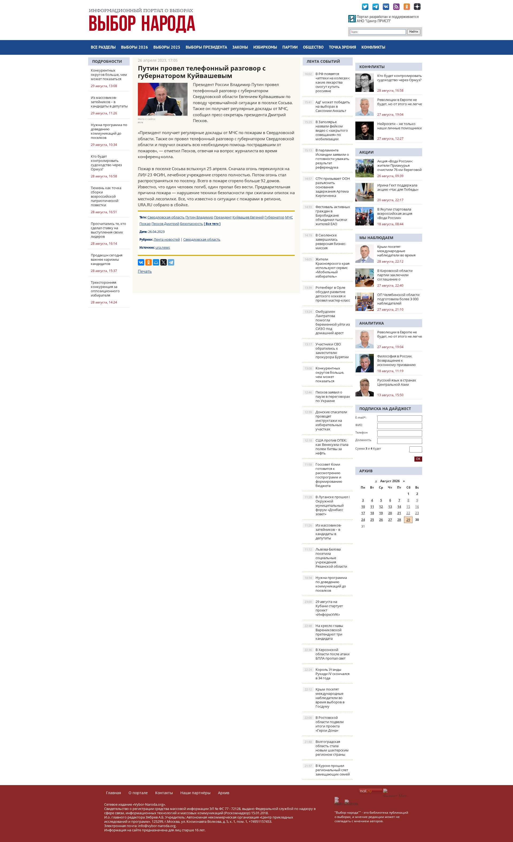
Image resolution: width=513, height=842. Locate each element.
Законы (240, 47)
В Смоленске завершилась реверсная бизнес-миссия (325, 241)
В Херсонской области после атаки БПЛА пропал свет (327, 654)
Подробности (107, 61)
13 (390, 506)
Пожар (145, 223)
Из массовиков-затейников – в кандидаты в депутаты (323, 531)
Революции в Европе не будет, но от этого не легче (399, 102)
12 (381, 506)
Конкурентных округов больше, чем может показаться (324, 374)
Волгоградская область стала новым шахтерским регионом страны (327, 748)
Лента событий (323, 61)
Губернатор (274, 217)
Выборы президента (206, 47)
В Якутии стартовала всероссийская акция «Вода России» (394, 213)
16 (417, 506)
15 (408, 506)
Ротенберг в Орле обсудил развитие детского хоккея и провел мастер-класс (327, 294)
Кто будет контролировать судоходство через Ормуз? (399, 77)
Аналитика (371, 323)
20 (390, 513)
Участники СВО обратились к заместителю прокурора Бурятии (327, 350)
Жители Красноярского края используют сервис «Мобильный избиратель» (327, 268)
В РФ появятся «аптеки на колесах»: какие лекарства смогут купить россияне (327, 82)
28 (399, 519)
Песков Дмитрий (165, 223)
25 (372, 519)
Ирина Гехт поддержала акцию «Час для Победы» (397, 187)
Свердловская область (166, 217)
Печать (145, 271)
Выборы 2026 (134, 47)
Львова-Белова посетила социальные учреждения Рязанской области (326, 558)
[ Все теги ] (212, 224)
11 (372, 506)
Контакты (164, 792)
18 (372, 513)
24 (363, 519)
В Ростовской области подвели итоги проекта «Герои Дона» (324, 724)
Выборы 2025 (166, 47)
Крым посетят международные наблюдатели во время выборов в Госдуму (324, 698)
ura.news (163, 247)
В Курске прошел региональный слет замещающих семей (327, 770)
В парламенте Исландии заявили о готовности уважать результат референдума (327, 159)
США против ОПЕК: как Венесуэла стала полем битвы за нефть (326, 446)
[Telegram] (171, 262)
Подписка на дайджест (385, 408)
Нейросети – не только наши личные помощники (399, 126)
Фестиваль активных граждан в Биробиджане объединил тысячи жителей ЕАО (327, 215)
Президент (223, 217)
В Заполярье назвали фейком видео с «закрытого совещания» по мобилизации (326, 130)
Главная (113, 792)
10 (363, 506)
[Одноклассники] (148, 262)
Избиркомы (265, 47)
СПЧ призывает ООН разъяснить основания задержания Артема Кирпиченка (327, 187)
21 (399, 513)
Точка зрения (342, 47)
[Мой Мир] (156, 262)
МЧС (289, 217)
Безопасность (191, 223)
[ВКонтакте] (141, 262)
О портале (138, 792)
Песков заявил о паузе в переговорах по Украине (327, 396)
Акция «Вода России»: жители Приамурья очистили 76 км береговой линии (399, 165)
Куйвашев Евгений (248, 217)
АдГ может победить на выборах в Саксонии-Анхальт (327, 106)
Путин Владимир (199, 217)
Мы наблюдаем (376, 237)
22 (408, 513)
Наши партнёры (195, 792)
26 (381, 519)
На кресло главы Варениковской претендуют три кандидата (324, 632)
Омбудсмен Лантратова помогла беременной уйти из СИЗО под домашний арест (327, 322)
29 (408, 519)
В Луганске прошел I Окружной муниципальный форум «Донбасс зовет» (327, 505)
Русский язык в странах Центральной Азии (396, 382)
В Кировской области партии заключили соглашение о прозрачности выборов (397, 274)
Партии (290, 47)
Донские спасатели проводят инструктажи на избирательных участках (326, 420)
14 (399, 506)
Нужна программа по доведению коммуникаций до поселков (326, 584)
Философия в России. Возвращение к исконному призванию (396, 360)
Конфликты (373, 47)
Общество (313, 47)
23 (417, 513)
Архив (223, 792)
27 (390, 519)
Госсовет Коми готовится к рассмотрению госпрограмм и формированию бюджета (323, 475)
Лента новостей (167, 239)
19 (381, 513)
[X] (163, 262)
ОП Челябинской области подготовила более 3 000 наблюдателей (398, 299)
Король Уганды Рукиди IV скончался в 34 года (327, 673)
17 (363, 513)
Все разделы (103, 47)
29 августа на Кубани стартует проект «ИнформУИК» (324, 608)
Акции (366, 152)
